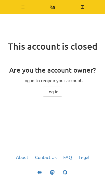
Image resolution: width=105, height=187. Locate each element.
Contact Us (46, 157)
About (22, 157)
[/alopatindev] (81, 7)
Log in (52, 91)
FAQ (67, 157)
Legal (84, 157)
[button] (23, 7)
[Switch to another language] (52, 7)
